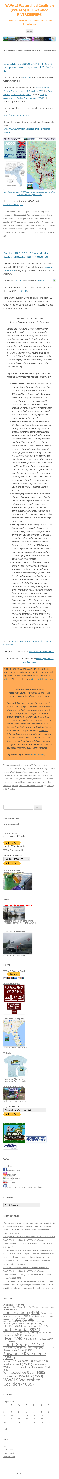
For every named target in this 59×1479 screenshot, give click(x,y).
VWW (31, 765)
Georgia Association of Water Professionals (35, 222)
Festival (16, 1316)
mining (46, 225)
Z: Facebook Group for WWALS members (24, 1187)
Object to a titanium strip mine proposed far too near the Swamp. (19, 921)
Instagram (11, 1174)
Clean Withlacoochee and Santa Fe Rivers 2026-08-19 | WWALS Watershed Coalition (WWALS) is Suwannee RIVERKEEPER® (26, 1271)
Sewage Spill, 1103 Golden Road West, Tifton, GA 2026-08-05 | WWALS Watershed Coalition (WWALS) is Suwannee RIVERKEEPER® (29, 1240)
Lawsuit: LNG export (13, 1018)
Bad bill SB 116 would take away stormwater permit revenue (25, 255)
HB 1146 (27, 77)
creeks (34, 211)
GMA (32, 225)
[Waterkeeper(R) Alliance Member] (10, 1148)
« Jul (5, 1429)
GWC (39, 775)
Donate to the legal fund (15, 1047)
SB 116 (24, 291)
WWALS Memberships (14, 850)
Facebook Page (13, 1170)
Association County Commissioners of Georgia (28, 768)
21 (34, 1418)
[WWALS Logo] (14, 1142)
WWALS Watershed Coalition (24, 232)
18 (12, 1418)
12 (19, 1415)
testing (10, 1361)
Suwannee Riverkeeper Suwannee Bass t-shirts (14, 1080)
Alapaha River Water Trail (18, 1307)
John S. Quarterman (17, 1323)
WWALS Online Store (13, 1086)
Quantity (30, 1335)
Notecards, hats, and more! (16, 1101)
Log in (6, 1446)
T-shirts (7, 1053)
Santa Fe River (11, 1341)
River (47, 211)
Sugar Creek (47, 1347)
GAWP (13, 222)
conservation (32, 218)
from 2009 (42, 280)
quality (12, 1335)
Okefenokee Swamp (12, 1333)
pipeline (44, 1332)
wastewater (37, 782)
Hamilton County (35, 1321)
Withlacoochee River (24, 1372)
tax (15, 782)
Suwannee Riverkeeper (38, 228)
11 (12, 1415)
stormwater (38, 778)
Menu (29, 31)
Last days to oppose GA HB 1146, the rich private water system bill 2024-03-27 (28, 67)
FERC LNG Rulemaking (14, 931)
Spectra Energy (12, 1347)
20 (27, 1418)
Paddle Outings (10, 833)
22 (42, 1418)
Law (26, 765)
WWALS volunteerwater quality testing (13, 871)
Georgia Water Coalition (26, 775)
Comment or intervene (14, 955)
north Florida (9, 778)
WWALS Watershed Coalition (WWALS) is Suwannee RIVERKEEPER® (29, 10)
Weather (38, 765)
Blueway (10, 1309)
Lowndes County (34, 1326)
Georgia (19, 772)
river (17, 778)
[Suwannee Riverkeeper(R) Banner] (36, 1142)
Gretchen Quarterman (15, 1321)
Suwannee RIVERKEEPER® (41, 651)
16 (49, 1415)
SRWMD (26, 1348)
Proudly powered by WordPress (15, 1474)
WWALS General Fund (14, 971)
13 (27, 1415)
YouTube (11, 1182)
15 (42, 1415)
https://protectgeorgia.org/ (16, 115)
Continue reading (13, 204)
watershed (47, 782)
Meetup (16, 1178)
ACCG (23, 215)
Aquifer (27, 211)
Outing (30, 1332)
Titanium (7, 215)
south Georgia (22, 228)
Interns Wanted (11, 824)
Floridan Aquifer (45, 1316)
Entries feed (8, 1449)
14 (34, 1415)
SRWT (36, 1348)
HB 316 (18, 280)
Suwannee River (18, 1350)
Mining (41, 211)
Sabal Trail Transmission (38, 1339)
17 (4, 1418)
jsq (4, 235)
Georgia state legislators (42, 679)
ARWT (50, 1307)
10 (4, 1415)
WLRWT (10, 1376)
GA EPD (8, 1319)
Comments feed (10, 1453)
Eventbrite (7, 1166)
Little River (12, 1326)
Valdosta (21, 782)
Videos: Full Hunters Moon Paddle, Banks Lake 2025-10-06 (30, 1288)
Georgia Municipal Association (16, 225)
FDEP (7, 1316)
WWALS (15, 785)
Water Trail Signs (11, 983)
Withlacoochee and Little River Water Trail (26, 1368)
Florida (29, 1316)
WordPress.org (9, 1456)
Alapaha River (14, 1304)
